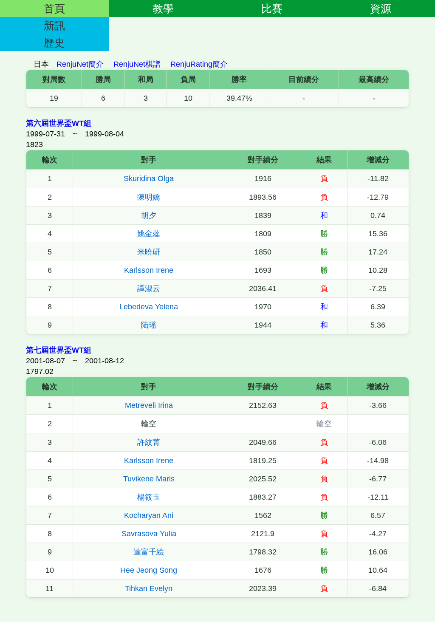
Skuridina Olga (149, 178)
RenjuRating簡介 (199, 64)
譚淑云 (148, 288)
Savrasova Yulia (148, 533)
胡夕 (148, 215)
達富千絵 (148, 552)
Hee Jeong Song (148, 570)
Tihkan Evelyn (148, 588)
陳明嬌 (148, 197)
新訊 (54, 25)
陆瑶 (148, 325)
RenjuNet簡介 (80, 64)
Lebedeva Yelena (148, 307)
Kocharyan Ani (148, 515)
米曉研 (148, 252)
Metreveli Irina (149, 405)
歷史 (54, 42)
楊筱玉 (148, 497)
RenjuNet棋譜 (137, 64)
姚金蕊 (148, 233)
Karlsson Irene (148, 270)
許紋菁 (148, 442)
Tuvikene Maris (149, 479)
